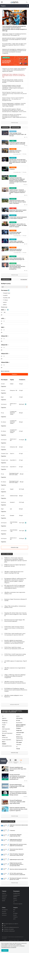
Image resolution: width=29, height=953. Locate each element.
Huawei (4, 724)
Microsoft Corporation (7, 733)
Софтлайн (18, 744)
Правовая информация (9, 931)
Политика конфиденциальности (11, 927)
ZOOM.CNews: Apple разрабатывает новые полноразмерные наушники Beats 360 (14, 634)
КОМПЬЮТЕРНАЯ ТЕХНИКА (15, 762)
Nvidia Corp (5, 737)
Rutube (15, 915)
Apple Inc (4, 718)
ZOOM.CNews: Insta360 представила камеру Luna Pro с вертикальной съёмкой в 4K (15, 654)
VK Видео (15, 913)
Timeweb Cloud (6, 293)
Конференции (16, 893)
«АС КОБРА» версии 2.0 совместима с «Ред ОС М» (15, 661)
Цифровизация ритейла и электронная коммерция (16, 840)
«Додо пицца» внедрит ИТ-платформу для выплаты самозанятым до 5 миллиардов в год (14, 34)
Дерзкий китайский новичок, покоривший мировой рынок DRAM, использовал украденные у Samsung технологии (14, 39)
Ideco (3, 726)
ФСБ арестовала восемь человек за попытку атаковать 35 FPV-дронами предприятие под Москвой (12, 81)
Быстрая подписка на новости (11, 923)
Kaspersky (4, 731)
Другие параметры (5, 371)
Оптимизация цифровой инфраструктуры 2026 (15, 835)
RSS (5, 925)
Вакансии (4, 913)
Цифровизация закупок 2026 (16, 859)
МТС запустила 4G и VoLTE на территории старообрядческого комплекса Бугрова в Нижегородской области (14, 587)
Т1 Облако (5, 300)
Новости (4, 893)
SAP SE (17, 716)
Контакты (4, 915)
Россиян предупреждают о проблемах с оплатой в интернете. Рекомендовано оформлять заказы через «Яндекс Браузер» (14, 105)
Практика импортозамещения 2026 (18, 869)
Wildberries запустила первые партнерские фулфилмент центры (14, 565)
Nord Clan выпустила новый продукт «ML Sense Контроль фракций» (14, 620)
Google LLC (4, 722)
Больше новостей (14, 704)
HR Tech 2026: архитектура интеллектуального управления (17, 874)
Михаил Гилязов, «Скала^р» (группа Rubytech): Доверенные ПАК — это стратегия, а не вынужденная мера (13, 99)
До (1, 314)
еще (20, 762)
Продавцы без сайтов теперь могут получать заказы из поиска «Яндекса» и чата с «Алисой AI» (15, 614)
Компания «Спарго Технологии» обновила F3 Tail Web (15, 599)
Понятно (5, 950)
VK (13, 911)
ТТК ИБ (18, 748)
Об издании (5, 909)
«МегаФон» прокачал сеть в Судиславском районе (14, 668)
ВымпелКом (19, 722)
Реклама (4, 911)
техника (3, 761)
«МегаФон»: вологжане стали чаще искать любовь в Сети (14, 593)
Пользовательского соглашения (8, 947)
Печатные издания (17, 903)
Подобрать (14, 374)
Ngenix (4, 735)
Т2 (16, 746)
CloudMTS (5, 295)
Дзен (14, 918)
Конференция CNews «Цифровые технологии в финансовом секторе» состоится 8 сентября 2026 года (13, 75)
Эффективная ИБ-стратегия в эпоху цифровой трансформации (18, 845)
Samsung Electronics (7, 746)
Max (14, 909)
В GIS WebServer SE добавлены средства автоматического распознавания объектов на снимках (15, 690)
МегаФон (18, 734)
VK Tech (18, 720)
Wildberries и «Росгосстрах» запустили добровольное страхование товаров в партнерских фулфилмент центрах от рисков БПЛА (15, 560)
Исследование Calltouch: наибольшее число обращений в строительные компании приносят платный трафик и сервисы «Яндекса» (15, 580)
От (1, 312)
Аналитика (4, 895)
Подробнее (3, 386)
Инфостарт (19, 730)
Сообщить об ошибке (9, 929)
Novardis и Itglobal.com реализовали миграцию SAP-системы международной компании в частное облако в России (14, 642)
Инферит (18, 728)
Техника (15, 900)
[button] (26, 2)
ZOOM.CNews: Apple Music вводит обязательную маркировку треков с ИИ (14, 648)
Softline (4, 304)
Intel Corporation (6, 729)
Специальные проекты (16, 895)
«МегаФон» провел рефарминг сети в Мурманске (13, 696)
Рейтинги (4, 897)
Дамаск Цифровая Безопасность (21, 725)
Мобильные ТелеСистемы (19, 737)
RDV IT (3, 741)
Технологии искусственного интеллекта (16, 849)
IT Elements (12, 830)
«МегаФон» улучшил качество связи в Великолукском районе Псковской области (15, 682)
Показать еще (14, 275)
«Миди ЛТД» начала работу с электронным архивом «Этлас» (15, 606)
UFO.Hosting (19, 718)
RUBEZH (4, 743)
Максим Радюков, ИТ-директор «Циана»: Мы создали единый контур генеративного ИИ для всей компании (14, 93)
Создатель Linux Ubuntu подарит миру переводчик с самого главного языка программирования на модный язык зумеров (14, 70)
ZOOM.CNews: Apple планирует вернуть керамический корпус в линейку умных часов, (14, 628)
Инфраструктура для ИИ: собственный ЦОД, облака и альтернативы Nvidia (16, 864)
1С (2, 716)
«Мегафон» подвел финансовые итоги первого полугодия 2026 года (13, 572)
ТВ (13, 902)
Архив (3, 900)
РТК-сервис (19, 742)
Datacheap (4, 720)
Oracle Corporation (6, 739)
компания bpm (20, 732)
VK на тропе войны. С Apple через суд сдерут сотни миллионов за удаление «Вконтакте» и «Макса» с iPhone (14, 45)
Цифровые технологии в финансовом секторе (19, 825)
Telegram (15, 917)
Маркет (15, 898)
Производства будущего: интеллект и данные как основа (19, 878)
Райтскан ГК (19, 740)
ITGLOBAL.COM (6, 297)
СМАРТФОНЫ (10, 762)
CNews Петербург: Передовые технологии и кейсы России (17, 854)
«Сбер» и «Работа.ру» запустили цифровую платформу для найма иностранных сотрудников (14, 676)
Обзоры (4, 898)
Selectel (5, 302)
